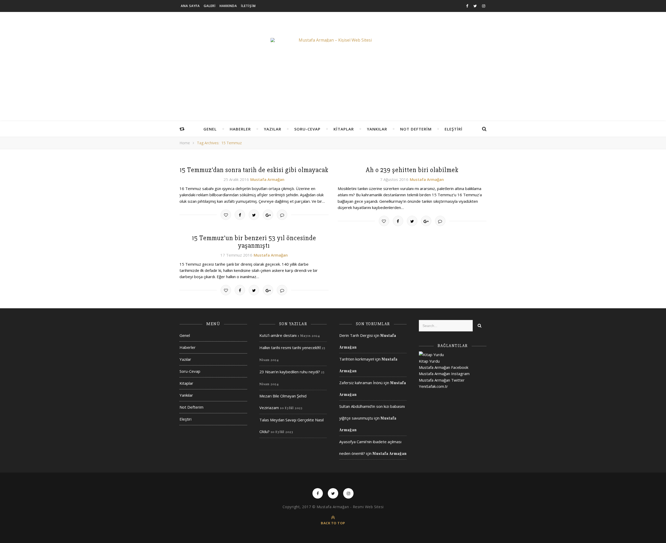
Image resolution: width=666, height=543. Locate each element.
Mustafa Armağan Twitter (442, 380)
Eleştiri (454, 129)
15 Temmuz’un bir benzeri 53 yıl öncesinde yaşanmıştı (254, 242)
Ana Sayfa (190, 6)
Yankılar (377, 129)
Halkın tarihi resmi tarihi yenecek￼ (290, 347)
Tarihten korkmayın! (356, 359)
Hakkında (228, 6)
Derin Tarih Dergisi (356, 335)
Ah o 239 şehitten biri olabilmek (412, 170)
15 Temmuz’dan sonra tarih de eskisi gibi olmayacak (254, 170)
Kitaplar (344, 129)
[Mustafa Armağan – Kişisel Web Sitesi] (333, 40)
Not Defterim (416, 129)
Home (185, 142)
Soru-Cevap (307, 129)
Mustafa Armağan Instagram (444, 373)
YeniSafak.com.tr (433, 386)
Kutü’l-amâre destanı (278, 335)
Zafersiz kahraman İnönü (361, 382)
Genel (210, 129)
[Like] (226, 215)
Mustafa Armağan (267, 179)
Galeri (210, 6)
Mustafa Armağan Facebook (443, 367)
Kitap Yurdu (429, 360)
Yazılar (272, 129)
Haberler (240, 129)
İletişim (248, 6)
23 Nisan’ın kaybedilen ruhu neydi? (289, 371)
